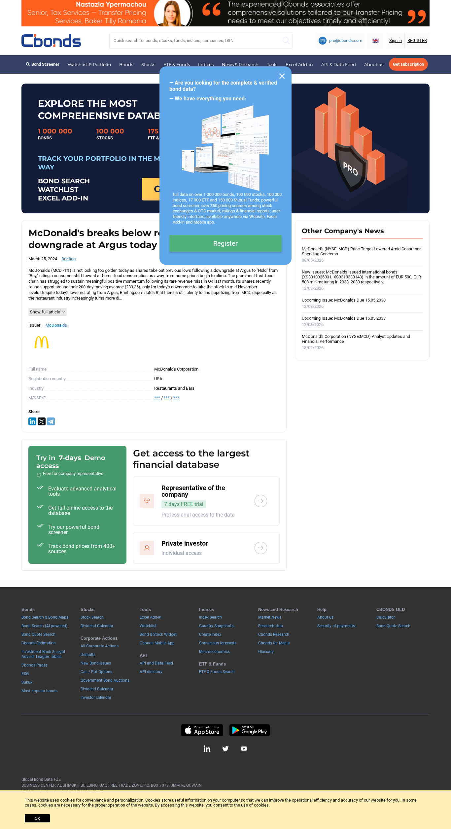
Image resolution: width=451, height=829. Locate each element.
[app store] (202, 730)
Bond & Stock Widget (158, 634)
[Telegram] (51, 421)
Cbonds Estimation (38, 643)
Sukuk (26, 682)
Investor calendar (96, 697)
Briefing (68, 258)
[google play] (249, 730)
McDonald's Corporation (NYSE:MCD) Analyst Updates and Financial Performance (356, 342)
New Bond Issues (96, 663)
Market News (269, 617)
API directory (151, 671)
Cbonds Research (273, 634)
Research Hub (270, 626)
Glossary (266, 651)
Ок (37, 818)
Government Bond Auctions (105, 680)
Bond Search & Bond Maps (44, 617)
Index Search (210, 617)
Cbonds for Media (274, 643)
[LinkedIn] (32, 421)
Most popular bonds (39, 691)
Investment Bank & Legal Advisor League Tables (43, 654)
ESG (25, 673)
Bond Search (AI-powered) (44, 626)
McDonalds (56, 325)
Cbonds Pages (34, 665)
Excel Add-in (299, 64)
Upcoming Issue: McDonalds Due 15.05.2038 (344, 303)
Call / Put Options (96, 671)
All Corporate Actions (100, 646)
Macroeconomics (214, 651)
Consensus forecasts (217, 643)
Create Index (210, 634)
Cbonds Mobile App (157, 643)
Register (225, 243)
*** (157, 397)
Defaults (88, 654)
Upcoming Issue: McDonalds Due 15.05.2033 (344, 321)
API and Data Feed (156, 663)
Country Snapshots (216, 626)
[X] (42, 421)
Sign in (395, 40)
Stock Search (92, 617)
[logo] (51, 41)
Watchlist (148, 626)
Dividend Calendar (97, 626)
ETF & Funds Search (217, 671)
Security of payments (336, 626)
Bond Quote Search (38, 634)
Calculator (385, 617)
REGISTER (417, 40)
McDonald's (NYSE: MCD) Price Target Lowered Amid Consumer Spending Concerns (361, 254)
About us (373, 64)
